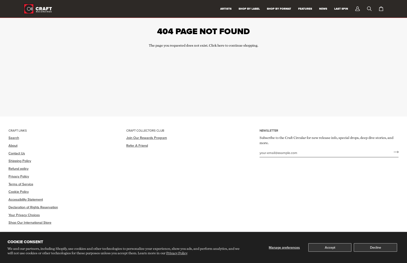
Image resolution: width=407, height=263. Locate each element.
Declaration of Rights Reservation (33, 207)
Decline (375, 247)
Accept (330, 247)
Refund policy (18, 168)
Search (13, 137)
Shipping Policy (19, 160)
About (12, 145)
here (220, 45)
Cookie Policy (18, 191)
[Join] (395, 152)
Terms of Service (20, 184)
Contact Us (16, 153)
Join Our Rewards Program (146, 137)
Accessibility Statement (25, 199)
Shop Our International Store (29, 222)
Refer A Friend (137, 145)
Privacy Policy (176, 253)
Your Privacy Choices (24, 214)
